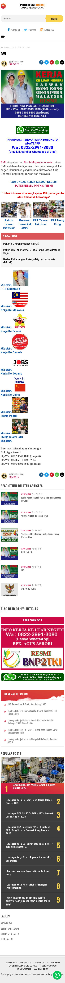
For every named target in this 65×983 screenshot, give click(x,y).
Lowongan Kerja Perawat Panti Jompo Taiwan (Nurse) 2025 (29, 801)
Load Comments (32, 620)
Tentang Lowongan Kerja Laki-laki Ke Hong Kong (27, 872)
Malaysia (18, 310)
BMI (3, 162)
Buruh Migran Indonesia (38, 162)
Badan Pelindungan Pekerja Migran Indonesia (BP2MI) (41, 499)
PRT (22, 570)
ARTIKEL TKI (6, 923)
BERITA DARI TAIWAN (10, 928)
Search (54, 18)
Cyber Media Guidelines (23, 965)
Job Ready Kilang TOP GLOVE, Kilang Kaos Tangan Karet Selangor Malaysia (33, 731)
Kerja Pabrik (9, 416)
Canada (17, 352)
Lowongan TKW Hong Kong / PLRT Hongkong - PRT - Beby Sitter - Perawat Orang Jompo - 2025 (28, 830)
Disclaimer (24, 969)
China (16, 394)
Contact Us (41, 962)
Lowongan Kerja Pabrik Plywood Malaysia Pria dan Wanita (29, 859)
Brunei (16, 331)
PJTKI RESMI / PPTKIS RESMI (34, 185)
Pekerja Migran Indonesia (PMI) (21, 243)
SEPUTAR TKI (14, 64)
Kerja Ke (6, 352)
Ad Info (55, 962)
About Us (25, 962)
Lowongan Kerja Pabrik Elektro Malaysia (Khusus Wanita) (26, 886)
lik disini (10, 228)
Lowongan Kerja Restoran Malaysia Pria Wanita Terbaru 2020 (32, 741)
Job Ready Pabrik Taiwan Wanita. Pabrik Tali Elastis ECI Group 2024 (32, 712)
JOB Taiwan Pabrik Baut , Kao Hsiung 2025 (27, 704)
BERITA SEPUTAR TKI (10, 933)
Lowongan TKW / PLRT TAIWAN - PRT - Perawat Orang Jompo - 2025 (29, 815)
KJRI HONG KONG (28, 588)
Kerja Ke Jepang (11, 373)
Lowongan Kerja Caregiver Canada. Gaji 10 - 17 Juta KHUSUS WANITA (29, 845)
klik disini (6, 327)
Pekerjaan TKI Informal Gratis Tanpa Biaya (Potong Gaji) (40, 535)
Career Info (41, 969)
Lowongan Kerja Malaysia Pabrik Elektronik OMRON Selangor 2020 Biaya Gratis (30, 722)
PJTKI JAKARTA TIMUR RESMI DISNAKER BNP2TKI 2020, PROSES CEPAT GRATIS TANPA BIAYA (28, 901)
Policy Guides (48, 965)
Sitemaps (11, 962)
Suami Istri (16, 437)
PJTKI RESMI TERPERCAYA (32, 974)
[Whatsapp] (57, 975)
